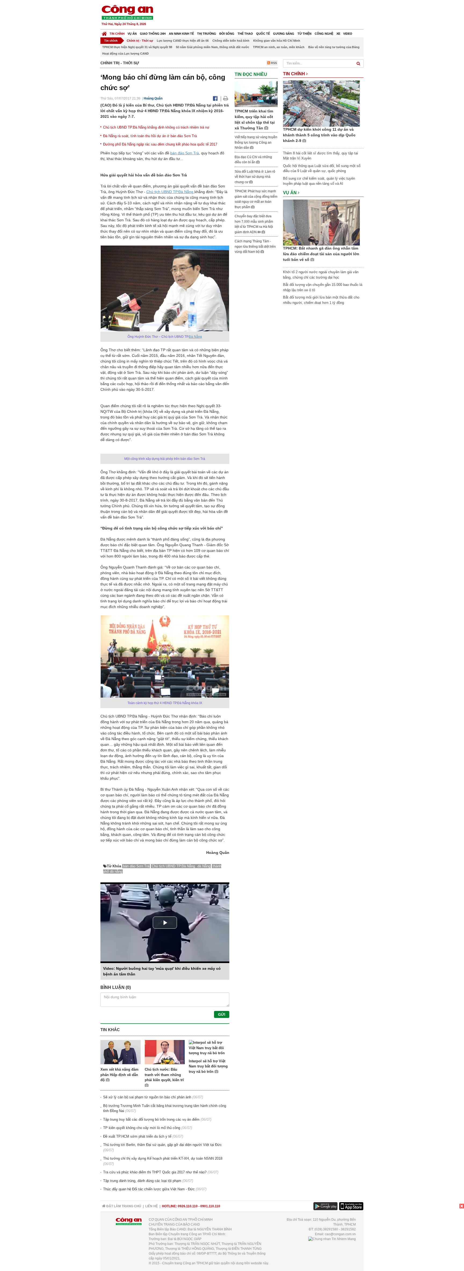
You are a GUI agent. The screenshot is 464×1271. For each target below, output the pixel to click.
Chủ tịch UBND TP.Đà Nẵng (170, 192)
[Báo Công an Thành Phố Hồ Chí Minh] (104, 32)
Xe (338, 33)
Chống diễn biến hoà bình (230, 40)
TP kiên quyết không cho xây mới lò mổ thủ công (141, 1128)
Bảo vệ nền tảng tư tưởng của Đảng (334, 47)
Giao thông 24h (153, 33)
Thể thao (245, 33)
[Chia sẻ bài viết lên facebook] (215, 98)
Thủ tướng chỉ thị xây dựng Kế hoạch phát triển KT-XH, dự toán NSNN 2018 (162, 1158)
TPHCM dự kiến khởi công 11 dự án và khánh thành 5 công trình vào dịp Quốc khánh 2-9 (319, 135)
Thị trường (206, 33)
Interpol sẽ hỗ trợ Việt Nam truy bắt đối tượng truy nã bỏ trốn (208, 1066)
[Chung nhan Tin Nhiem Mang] (332, 1239)
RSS (273, 63)
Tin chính (117, 33)
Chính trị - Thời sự (140, 40)
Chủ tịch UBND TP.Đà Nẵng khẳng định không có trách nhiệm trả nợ (156, 127)
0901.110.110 (210, 1206)
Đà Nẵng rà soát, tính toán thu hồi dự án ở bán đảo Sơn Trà (150, 136)
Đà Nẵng (195, 337)
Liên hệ (151, 1206)
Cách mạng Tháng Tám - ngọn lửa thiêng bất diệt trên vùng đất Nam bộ (255, 246)
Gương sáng (283, 33)
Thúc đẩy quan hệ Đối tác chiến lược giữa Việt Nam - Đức (149, 1189)
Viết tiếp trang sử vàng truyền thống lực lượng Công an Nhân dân (256, 142)
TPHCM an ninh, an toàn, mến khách (279, 47)
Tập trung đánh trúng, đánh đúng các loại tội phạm (142, 1181)
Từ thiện (304, 33)
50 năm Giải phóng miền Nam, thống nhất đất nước (212, 47)
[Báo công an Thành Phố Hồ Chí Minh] (127, 12)
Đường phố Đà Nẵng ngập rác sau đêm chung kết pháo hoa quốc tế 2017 (160, 144)
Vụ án (132, 33)
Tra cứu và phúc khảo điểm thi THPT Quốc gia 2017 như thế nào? (154, 1172)
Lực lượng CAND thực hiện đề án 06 (183, 40)
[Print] (225, 98)
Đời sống (226, 33)
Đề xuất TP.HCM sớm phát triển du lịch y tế (137, 1136)
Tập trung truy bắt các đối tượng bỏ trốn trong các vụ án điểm (151, 1119)
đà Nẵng (203, 866)
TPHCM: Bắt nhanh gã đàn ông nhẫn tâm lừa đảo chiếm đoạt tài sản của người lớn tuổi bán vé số (321, 254)
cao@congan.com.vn (340, 1234)
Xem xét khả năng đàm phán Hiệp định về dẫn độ (119, 1074)
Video (347, 33)
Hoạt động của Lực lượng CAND (125, 53)
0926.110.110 (188, 1206)
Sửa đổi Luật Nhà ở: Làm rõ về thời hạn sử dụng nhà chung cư (255, 177)
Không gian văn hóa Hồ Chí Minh (276, 40)
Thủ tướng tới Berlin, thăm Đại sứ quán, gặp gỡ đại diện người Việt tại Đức (162, 1145)
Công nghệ (324, 33)
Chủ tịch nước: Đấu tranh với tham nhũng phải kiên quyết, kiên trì (164, 1074)
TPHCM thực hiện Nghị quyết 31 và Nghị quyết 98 (137, 47)
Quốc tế (263, 33)
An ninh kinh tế (181, 33)
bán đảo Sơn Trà (184, 153)
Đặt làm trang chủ (123, 1206)
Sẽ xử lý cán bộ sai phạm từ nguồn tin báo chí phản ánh (147, 1097)
